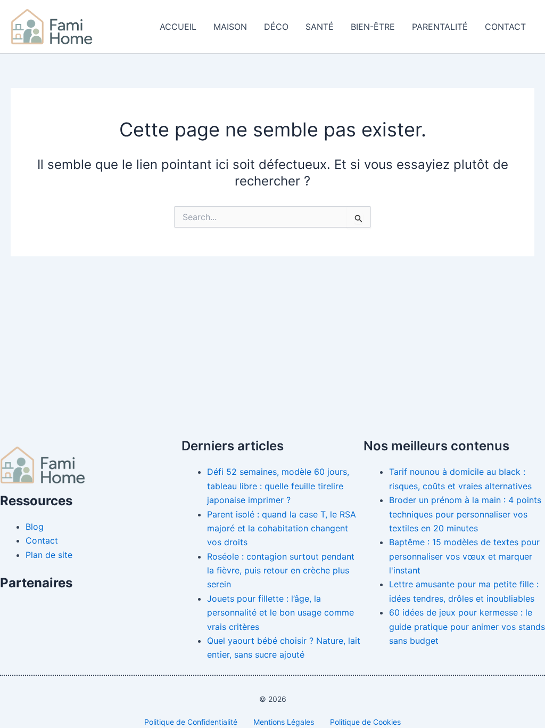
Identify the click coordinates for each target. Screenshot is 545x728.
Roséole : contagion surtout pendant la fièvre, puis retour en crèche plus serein (280, 570)
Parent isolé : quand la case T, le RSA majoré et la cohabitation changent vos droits (281, 528)
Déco (276, 26)
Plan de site (49, 554)
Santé (319, 26)
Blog (35, 526)
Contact (505, 26)
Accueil (178, 26)
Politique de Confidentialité (190, 721)
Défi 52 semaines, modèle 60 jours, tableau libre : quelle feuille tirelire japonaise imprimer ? (278, 485)
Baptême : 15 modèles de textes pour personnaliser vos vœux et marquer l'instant (464, 556)
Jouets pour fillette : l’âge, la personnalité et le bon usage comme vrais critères (280, 612)
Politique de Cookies (365, 721)
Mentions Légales (283, 721)
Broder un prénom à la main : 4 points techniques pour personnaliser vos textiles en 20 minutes (465, 514)
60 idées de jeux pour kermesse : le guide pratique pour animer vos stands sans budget (467, 626)
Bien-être (373, 26)
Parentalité (440, 26)
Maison (230, 26)
